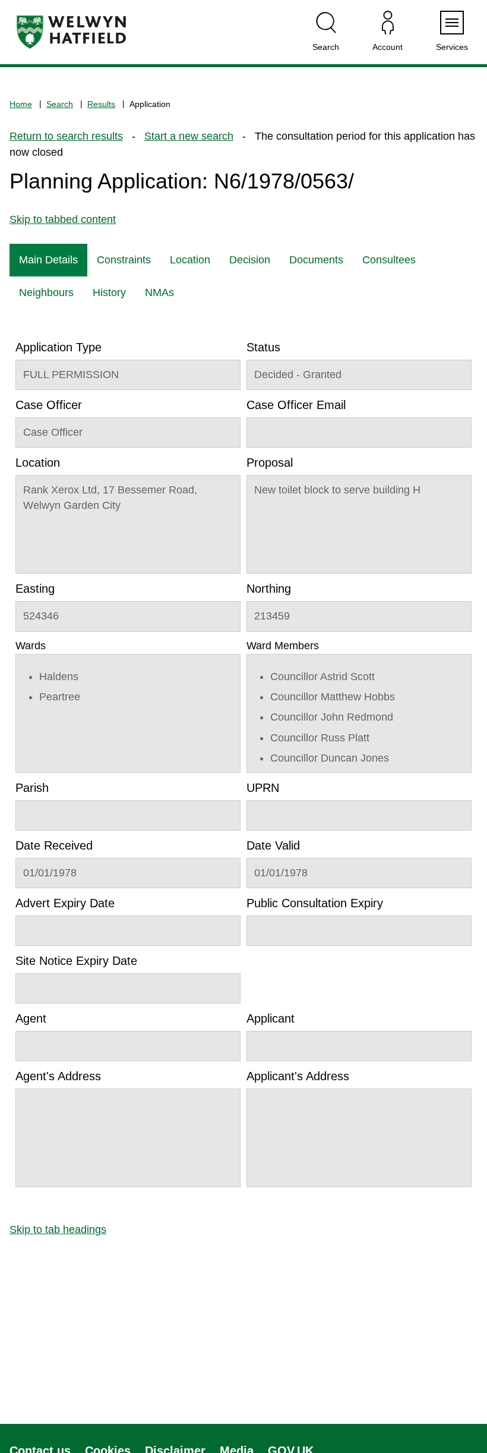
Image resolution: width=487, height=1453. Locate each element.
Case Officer (48, 404)
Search (59, 104)
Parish (32, 787)
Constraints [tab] (124, 260)
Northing (268, 588)
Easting (35, 588)
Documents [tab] (316, 260)
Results (101, 104)
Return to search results (66, 136)
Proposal (269, 462)
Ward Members (282, 646)
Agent (30, 1018)
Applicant (270, 1018)
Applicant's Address (297, 1076)
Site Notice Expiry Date (76, 960)
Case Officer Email (296, 404)
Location (37, 462)
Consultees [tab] (389, 260)
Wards (30, 646)
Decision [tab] (249, 260)
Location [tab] (190, 260)
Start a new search (188, 136)
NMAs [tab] (159, 292)
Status (263, 347)
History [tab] (109, 292)
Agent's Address (58, 1076)
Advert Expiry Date (65, 903)
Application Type (58, 347)
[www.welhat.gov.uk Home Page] (71, 32)
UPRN (262, 787)
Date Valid (273, 845)
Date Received (54, 845)
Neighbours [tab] (46, 292)
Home (21, 104)
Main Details (48, 260)
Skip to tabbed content (63, 219)
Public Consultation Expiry (314, 903)
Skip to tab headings (58, 1229)
